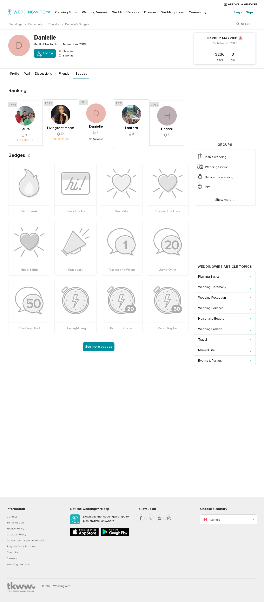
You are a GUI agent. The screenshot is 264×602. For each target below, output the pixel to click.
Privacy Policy (15, 528)
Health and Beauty (211, 319)
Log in (239, 12)
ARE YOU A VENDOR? (242, 4)
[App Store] (84, 535)
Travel (202, 340)
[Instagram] (169, 518)
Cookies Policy (16, 534)
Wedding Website (18, 564)
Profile (14, 74)
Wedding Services (211, 308)
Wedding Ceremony (212, 287)
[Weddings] (28, 13)
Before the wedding (219, 177)
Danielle (53, 24)
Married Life (206, 350)
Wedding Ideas (172, 12)
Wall (27, 74)
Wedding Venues (94, 12)
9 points (67, 55)
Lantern (131, 128)
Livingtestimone (60, 128)
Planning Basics (209, 277)
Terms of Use (15, 522)
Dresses (150, 12)
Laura (25, 129)
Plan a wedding (215, 157)
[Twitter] (150, 518)
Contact (12, 516)
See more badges (98, 347)
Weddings (15, 24)
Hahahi (167, 129)
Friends (64, 74)
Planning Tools (66, 12)
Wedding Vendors (125, 12)
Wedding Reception (212, 298)
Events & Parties (210, 361)
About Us (13, 552)
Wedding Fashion (210, 329)
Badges (81, 74)
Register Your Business (22, 546)
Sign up (251, 12)
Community (197, 12)
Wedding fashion (217, 167)
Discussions (43, 74)
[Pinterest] (160, 518)
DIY (207, 187)
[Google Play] (114, 535)
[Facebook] (141, 518)
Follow (47, 53)
